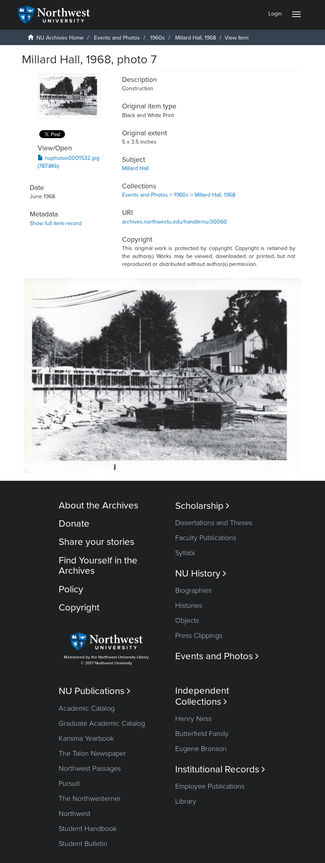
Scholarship (202, 506)
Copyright (79, 607)
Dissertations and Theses (213, 522)
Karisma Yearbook (86, 738)
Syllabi (185, 552)
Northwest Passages (90, 768)
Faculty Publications (205, 537)
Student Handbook (88, 828)
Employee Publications (210, 786)
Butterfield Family (202, 733)
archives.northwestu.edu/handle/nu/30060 (174, 221)
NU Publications (94, 691)
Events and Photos (117, 37)
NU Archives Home (60, 37)
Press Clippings (198, 635)
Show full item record (56, 223)
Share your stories (96, 542)
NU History (200, 573)
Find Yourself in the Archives (98, 566)
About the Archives (98, 505)
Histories (188, 605)
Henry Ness (193, 718)
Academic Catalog (87, 708)
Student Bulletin (83, 843)
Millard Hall (135, 168)
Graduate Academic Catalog (102, 723)
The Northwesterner (90, 798)
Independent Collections (202, 696)
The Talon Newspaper (92, 753)
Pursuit (69, 783)
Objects (187, 620)
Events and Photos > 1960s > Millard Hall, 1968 (178, 195)
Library (185, 801)
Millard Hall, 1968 (195, 37)
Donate (74, 523)
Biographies (193, 590)
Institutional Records (220, 769)
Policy (71, 589)
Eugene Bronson (201, 748)
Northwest (74, 813)
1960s (157, 37)
